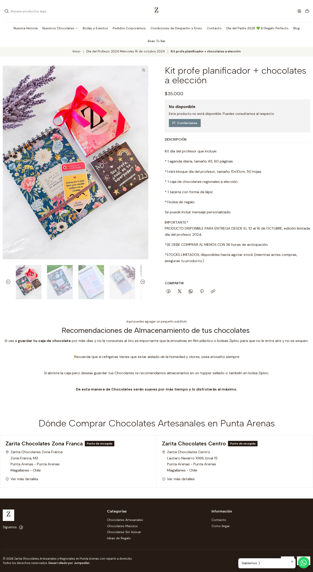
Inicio (76, 51)
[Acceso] (299, 11)
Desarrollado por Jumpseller (69, 563)
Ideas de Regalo (119, 538)
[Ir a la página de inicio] (156, 11)
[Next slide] (144, 282)
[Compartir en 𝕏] (180, 291)
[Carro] (307, 11)
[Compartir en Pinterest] (202, 291)
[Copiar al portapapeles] (213, 291)
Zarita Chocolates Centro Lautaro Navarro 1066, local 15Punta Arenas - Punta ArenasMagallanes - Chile (192, 461)
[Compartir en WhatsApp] (191, 291)
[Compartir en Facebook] (168, 291)
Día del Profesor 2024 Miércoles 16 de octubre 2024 (125, 51)
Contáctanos (187, 123)
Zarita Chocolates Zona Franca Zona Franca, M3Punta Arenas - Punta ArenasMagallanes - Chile (37, 461)
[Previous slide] (6, 282)
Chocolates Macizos (122, 526)
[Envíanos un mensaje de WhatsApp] (303, 562)
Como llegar (220, 526)
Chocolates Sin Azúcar (124, 532)
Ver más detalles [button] (24, 479)
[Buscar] (7, 11)
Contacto (218, 520)
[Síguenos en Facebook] (21, 527)
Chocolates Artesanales (125, 520)
